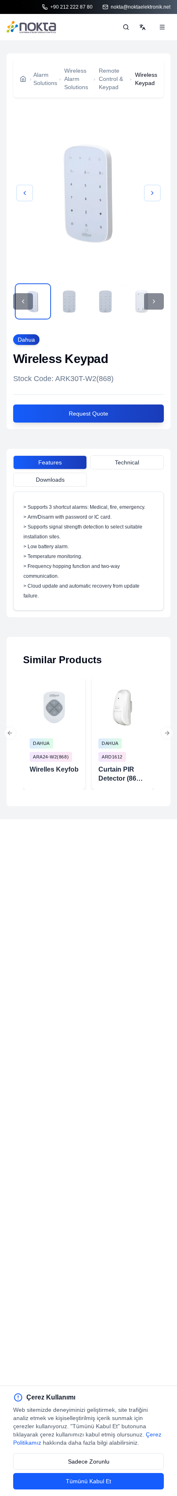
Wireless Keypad (146, 78)
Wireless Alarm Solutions (76, 78)
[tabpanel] (88, 551)
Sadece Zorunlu (88, 1461)
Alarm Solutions (45, 78)
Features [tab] (50, 462)
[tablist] (88, 463)
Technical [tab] (127, 462)
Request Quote (88, 413)
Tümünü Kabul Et (88, 1481)
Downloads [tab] (50, 479)
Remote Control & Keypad (111, 78)
